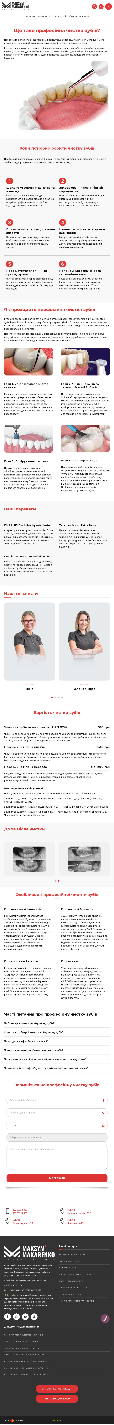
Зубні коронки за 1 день (72, 1254)
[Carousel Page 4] (62, 697)
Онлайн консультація (57, 1388)
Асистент (29, 685)
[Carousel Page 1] (55, 881)
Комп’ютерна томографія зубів (76, 1301)
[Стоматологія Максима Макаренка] (19, 7)
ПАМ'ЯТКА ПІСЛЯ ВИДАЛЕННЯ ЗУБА (22, 1348)
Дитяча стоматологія (71, 1281)
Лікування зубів (47, 16)
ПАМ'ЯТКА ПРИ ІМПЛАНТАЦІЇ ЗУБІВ (21, 1341)
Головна (30, 16)
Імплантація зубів (69, 1261)
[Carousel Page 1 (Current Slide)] (52, 697)
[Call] (101, 6)
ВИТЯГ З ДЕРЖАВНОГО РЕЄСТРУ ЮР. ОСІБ (25, 1355)
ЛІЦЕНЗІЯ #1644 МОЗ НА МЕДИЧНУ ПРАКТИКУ (26, 1368)
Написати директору (57, 1398)
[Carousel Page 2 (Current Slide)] (59, 881)
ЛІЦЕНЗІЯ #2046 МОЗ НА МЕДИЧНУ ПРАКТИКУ (26, 1375)
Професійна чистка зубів (73, 1288)
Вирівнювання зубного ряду (75, 1274)
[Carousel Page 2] (55, 697)
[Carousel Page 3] (59, 697)
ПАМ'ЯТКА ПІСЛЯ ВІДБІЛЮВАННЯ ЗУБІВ (23, 1335)
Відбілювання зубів (70, 1294)
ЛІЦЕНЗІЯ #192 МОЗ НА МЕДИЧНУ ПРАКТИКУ (25, 1361)
